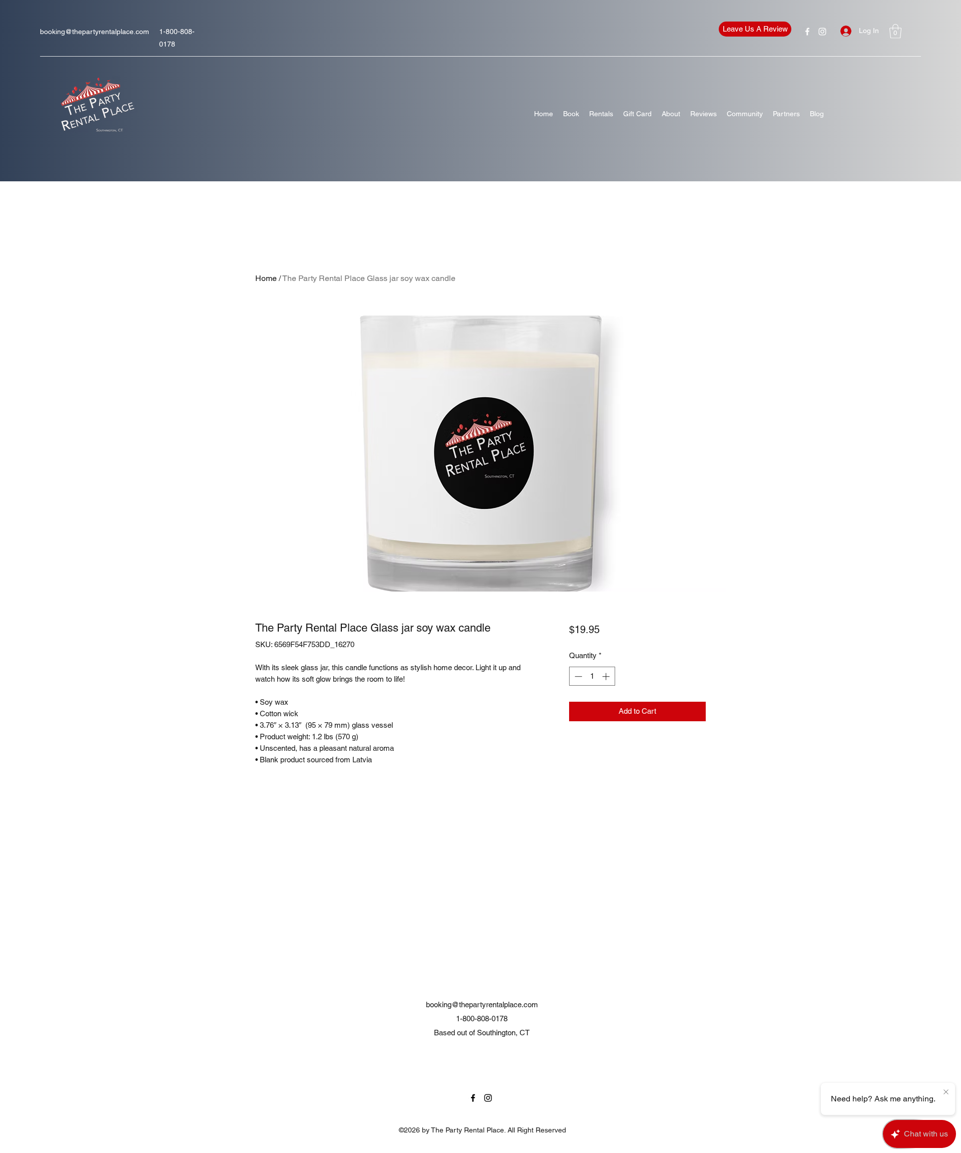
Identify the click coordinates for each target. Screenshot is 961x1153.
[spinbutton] (592, 676)
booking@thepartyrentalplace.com (94, 32)
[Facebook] (807, 32)
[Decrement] (577, 676)
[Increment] (607, 676)
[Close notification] (946, 1092)
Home (266, 278)
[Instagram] (822, 32)
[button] (895, 31)
